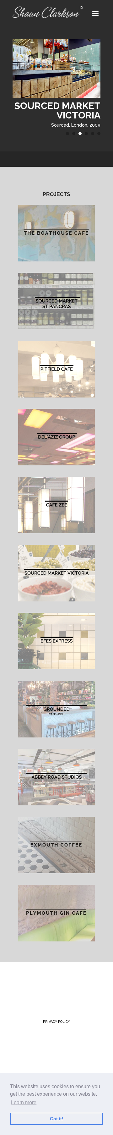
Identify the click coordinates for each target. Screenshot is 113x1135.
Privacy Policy (56, 1022)
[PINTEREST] (37, 982)
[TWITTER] (21, 982)
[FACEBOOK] (53, 982)
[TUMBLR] (68, 982)
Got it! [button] (56, 1118)
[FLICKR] (22, 994)
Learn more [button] (23, 1102)
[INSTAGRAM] (83, 982)
